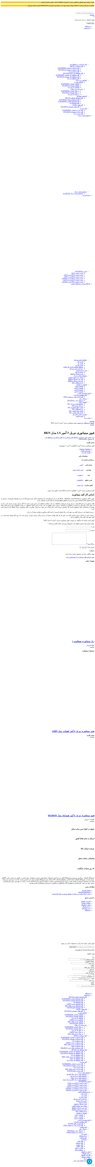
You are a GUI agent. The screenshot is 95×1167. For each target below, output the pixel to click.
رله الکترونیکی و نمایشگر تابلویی (81, 284)
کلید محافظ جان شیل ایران (75, 1060)
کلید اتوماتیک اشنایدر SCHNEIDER (68, 101)
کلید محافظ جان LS (73, 78)
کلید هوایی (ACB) (77, 105)
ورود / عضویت (90, 961)
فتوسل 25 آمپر (78, 391)
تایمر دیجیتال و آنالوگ (76, 374)
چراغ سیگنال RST (77, 383)
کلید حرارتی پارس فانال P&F (74, 1069)
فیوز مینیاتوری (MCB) (80, 437)
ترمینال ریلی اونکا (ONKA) (75, 1132)
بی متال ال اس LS (73, 94)
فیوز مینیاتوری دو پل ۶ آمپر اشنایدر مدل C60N (73, 731)
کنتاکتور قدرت (78, 82)
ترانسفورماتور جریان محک (79, 1078)
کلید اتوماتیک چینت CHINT (75, 1004)
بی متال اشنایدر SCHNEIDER (70, 91)
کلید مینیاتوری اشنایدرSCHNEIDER (68, 68)
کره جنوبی (80, 485)
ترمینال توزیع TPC (77, 405)
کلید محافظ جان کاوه (76, 1058)
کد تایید (92, 969)
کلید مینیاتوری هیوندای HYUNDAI (68, 70)
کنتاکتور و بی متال (81, 80)
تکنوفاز (92, 423)
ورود (92, 965)
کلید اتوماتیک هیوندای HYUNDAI (69, 99)
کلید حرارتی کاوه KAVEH (75, 1071)
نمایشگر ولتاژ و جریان (80, 376)
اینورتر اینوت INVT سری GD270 (73, 280)
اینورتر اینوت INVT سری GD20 (73, 276)
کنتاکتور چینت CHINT (76, 1020)
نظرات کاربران (86, 452)
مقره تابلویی (79, 416)
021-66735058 (86, 890)
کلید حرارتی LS (78, 114)
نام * (92, 974)
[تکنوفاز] (85, 11)
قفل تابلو (80, 1141)
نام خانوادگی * (90, 976)
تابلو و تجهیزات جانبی (84, 393)
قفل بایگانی (79, 1146)
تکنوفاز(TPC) (83, 402)
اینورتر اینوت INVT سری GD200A (72, 278)
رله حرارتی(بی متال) (77, 89)
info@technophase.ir (84, 892)
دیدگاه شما (90, 544)
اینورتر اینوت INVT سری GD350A (72, 282)
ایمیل (92, 530)
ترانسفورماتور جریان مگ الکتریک (73, 193)
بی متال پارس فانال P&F (75, 1034)
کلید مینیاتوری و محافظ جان (78, 64)
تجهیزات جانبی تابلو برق (80, 414)
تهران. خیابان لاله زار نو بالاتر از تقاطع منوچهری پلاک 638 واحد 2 (71, 894)
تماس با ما (87, 418)
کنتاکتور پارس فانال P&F (75, 1021)
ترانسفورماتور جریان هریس (78, 1076)
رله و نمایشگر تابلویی (84, 1092)
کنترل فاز (80, 361)
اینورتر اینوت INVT (77, 273)
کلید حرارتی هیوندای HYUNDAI (73, 112)
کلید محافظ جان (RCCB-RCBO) (73, 73)
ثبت (93, 982)
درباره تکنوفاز (86, 906)
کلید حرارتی (83, 108)
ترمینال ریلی (83, 398)
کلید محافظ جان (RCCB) (79, 1050)
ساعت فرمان (79, 372)
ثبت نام (92, 971)
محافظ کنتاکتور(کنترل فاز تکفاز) (73, 367)
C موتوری (80, 475)
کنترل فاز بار (79, 365)
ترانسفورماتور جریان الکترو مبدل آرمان (75, 1079)
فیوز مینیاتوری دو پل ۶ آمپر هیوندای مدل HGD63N (71, 815)
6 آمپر (81, 465)
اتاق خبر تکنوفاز (86, 901)
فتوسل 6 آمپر (79, 386)
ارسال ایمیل (73, 946)
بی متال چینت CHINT (76, 1032)
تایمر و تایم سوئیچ (81, 370)
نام (92, 527)
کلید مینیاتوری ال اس (80, 557)
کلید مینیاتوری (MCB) (76, 66)
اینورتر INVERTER (81, 271)
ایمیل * (92, 978)
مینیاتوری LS (70, 557)
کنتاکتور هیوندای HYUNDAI (70, 85)
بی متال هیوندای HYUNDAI (70, 92)
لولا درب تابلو (79, 1148)
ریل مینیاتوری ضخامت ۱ (83, 641)
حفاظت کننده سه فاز (80, 360)
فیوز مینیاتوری (90, 557)
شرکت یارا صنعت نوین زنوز (82, 1160)
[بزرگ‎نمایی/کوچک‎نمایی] (93, 1164)
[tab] (46, 449)
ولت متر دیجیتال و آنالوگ (75, 381)
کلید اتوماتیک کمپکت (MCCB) (74, 98)
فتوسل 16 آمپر (78, 390)
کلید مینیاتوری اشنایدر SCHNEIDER (72, 1037)
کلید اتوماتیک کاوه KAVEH (75, 1007)
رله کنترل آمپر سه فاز (76, 369)
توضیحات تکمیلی (85, 451)
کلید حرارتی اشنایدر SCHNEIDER (72, 110)
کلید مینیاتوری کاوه (77, 1046)
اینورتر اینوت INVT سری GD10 (73, 275)
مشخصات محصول (85, 449)
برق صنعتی (87, 28)
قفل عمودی (79, 1145)
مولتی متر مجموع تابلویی (75, 377)
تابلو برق (84, 1134)
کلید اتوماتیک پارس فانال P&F (74, 1006)
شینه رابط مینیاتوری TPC (75, 407)
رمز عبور (91, 963)
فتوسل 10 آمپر (78, 388)
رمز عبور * (90, 980)
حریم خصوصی (86, 908)
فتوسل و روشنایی (81, 384)
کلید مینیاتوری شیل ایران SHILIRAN (72, 1048)
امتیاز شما (90, 547)
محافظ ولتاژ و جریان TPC (75, 404)
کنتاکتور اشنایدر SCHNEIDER (70, 84)
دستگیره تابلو (79, 1150)
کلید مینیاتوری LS (74, 71)
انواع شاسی (83, 1127)
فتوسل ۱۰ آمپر (78, 1116)
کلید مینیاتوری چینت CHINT (74, 1042)
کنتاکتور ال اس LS (73, 87)
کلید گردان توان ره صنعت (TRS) (73, 397)
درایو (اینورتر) (86, 195)
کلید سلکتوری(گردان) (80, 395)
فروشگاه (88, 26)
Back (92, 984)
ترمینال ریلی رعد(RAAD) (75, 400)
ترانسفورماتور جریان (84, 115)
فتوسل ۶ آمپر (79, 1115)
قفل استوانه (79, 1143)
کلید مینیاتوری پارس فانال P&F (73, 1044)
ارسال (92, 550)
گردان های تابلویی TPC (76, 413)
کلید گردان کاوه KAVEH (75, 1123)
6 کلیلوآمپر (80, 480)
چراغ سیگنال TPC (77, 409)
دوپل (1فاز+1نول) (78, 470)
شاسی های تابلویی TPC (76, 411)
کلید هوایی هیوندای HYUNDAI (70, 106)
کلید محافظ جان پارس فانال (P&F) (72, 1057)
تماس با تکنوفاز (86, 905)
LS (82, 460)
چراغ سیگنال (83, 1136)
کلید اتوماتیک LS (74, 103)
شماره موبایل (90, 959)
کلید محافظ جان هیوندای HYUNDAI (68, 77)
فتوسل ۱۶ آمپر (78, 1118)
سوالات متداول (86, 903)
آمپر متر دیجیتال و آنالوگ (75, 379)
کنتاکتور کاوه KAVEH (76, 1023)
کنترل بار (80, 363)
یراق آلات (84, 1139)
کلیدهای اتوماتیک (82, 96)
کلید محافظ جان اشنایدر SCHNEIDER (67, 75)
